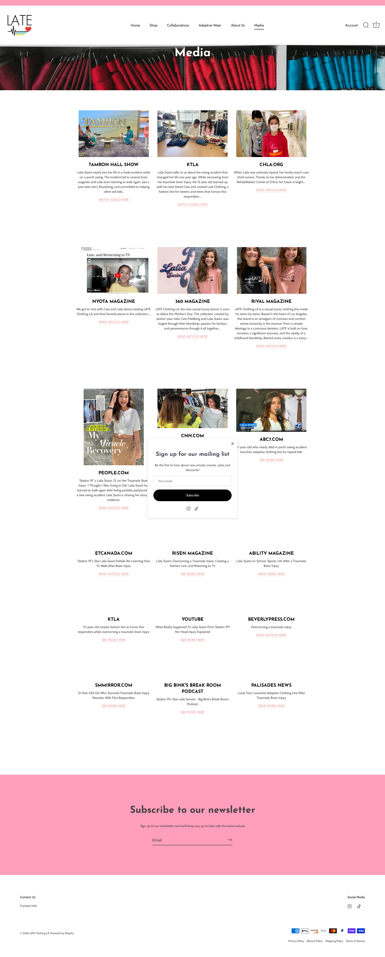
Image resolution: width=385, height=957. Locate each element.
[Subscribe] (229, 840)
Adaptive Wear (210, 25)
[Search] (366, 25)
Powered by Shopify (62, 933)
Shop (153, 25)
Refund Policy (315, 941)
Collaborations (178, 25)
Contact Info (28, 906)
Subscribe (192, 495)
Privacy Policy (296, 941)
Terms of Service (355, 941)
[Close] (232, 443)
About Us (238, 25)
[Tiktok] (197, 508)
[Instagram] (188, 508)
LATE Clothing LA (39, 933)
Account (351, 25)
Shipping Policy (334, 941)
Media (259, 25)
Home (135, 25)
